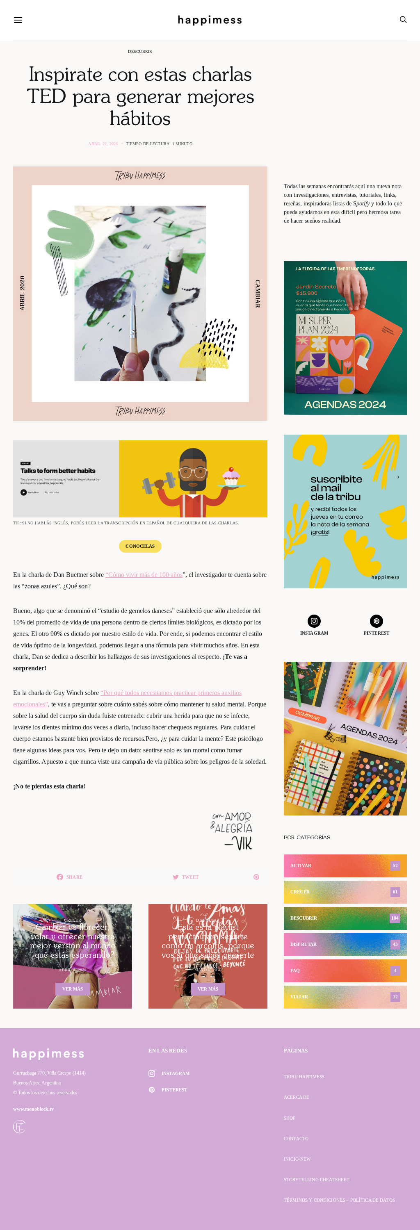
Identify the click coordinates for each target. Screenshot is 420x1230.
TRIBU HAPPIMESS (304, 1076)
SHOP (290, 1118)
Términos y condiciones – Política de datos (339, 1200)
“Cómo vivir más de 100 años (144, 574)
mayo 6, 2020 (207, 970)
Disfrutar (207, 920)
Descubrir (140, 51)
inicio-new (297, 1159)
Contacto (296, 1138)
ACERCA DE (296, 1097)
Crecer (72, 920)
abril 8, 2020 (72, 970)
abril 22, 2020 (103, 143)
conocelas (140, 546)
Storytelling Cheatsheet (316, 1179)
